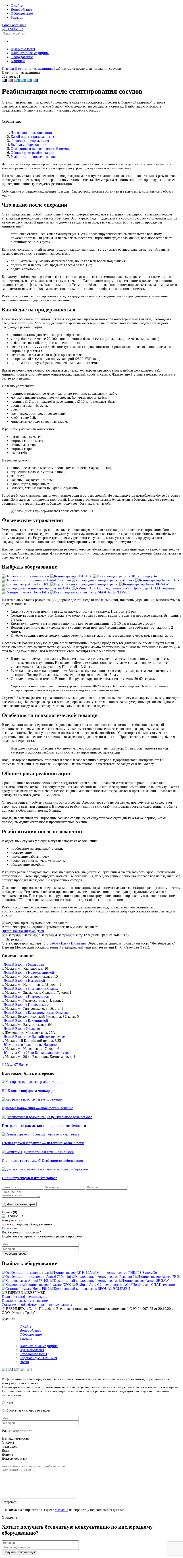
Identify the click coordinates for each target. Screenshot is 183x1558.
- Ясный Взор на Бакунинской (25, 1020)
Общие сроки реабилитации (33, 152)
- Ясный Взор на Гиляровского (25, 1004)
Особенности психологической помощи (41, 148)
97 (16, 1064)
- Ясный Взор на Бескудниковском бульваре (35, 1012)
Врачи (24, 1362)
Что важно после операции (31, 132)
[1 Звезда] (10, 935)
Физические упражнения (30, 140)
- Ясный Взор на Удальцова (23, 964)
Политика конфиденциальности (26, 1296)
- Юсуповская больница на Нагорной (30, 1044)
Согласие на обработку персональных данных (37, 1304)
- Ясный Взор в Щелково (21, 1028)
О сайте (17, 5)
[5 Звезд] (76, 935)
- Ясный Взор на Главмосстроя (25, 996)
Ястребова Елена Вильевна (65, 943)
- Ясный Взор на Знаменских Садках (30, 988)
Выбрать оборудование (28, 144)
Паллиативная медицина (30, 53)
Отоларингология (33, 1354)
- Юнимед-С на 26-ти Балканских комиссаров (36, 1052)
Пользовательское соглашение (25, 1300)
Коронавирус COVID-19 (38, 1358)
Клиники (18, 61)
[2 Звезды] (26, 935)
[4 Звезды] (60, 935)
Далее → (25, 1064)
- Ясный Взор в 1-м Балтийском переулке (33, 1036)
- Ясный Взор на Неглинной (23, 980)
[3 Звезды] (43, 935)
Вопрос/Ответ (21, 9)
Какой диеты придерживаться (33, 136)
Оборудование (22, 13)
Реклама (17, 17)
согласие (61, 1510)
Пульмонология (23, 49)
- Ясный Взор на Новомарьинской (28, 972)
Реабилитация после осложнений (36, 156)
